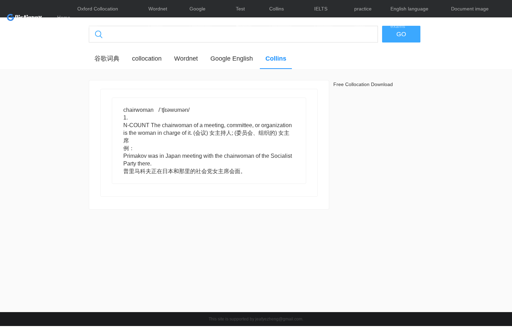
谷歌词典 (106, 58)
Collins (275, 58)
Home (63, 17)
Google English (231, 58)
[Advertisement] (56, 186)
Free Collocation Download (363, 84)
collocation (147, 58)
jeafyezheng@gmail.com (278, 319)
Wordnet (186, 58)
